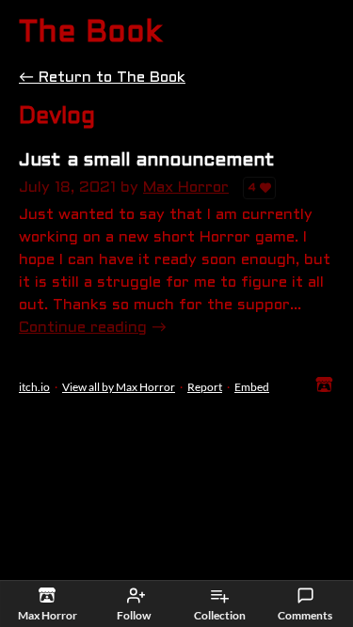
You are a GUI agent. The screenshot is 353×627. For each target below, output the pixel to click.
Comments (305, 615)
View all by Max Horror (118, 387)
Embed (251, 387)
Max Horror (186, 187)
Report (204, 387)
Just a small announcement (147, 160)
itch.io (34, 387)
